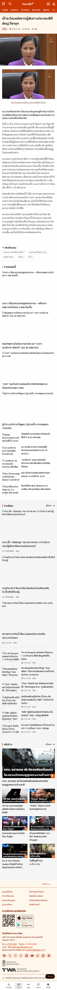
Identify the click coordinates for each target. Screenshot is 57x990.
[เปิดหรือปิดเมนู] (48, 3)
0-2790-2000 (11, 944)
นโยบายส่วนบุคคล (8, 900)
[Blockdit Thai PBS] (43, 956)
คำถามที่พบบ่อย (8, 896)
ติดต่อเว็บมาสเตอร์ (36, 896)
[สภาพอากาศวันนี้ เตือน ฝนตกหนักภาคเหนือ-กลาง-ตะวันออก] (28, 616)
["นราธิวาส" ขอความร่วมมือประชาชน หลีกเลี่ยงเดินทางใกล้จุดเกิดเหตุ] (11, 464)
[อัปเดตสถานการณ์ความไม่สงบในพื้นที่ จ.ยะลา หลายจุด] (11, 438)
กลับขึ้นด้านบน (45, 884)
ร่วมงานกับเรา (7, 904)
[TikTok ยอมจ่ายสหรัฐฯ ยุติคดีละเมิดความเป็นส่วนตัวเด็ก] (14, 796)
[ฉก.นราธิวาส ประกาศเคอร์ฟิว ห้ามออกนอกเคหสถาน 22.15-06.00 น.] (11, 451)
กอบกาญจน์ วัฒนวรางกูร (37, 252)
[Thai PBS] (28, 3)
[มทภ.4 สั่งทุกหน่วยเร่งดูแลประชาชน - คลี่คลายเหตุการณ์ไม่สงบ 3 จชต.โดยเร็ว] (28, 285)
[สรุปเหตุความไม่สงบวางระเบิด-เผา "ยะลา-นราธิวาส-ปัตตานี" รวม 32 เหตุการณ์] (28, 326)
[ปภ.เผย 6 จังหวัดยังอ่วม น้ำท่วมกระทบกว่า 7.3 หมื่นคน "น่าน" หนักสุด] (11, 729)
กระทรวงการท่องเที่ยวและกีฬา (13, 252)
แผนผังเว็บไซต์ (7, 891)
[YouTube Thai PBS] (32, 956)
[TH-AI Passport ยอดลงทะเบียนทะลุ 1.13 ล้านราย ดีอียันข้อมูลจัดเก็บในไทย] (11, 656)
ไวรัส (29, 256)
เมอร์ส (20, 256)
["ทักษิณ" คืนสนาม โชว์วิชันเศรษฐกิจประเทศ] (42, 796)
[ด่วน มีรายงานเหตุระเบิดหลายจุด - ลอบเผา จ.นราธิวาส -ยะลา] (11, 477)
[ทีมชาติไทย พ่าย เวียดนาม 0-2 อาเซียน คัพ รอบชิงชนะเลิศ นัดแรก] (11, 490)
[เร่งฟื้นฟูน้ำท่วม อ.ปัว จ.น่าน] (42, 851)
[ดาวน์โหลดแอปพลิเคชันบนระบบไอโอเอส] (25, 917)
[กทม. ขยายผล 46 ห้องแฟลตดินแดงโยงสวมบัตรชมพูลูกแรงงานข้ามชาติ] (28, 763)
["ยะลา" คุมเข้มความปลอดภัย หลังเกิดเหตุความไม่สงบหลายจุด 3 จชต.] (28, 366)
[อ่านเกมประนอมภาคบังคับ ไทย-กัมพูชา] (14, 823)
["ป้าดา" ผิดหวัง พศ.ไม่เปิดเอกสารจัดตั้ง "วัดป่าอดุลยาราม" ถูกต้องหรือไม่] (11, 688)
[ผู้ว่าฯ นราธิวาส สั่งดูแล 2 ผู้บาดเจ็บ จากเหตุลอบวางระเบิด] (28, 406)
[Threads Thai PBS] (21, 956)
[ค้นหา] (9, 3)
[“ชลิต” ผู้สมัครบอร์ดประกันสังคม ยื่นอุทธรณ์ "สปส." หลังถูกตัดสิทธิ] (11, 716)
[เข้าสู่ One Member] (54, 4)
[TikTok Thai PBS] (38, 956)
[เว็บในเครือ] (3, 4)
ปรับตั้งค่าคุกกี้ (34, 904)
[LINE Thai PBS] (26, 956)
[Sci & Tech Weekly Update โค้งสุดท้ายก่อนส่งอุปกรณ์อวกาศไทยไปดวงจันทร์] (14, 851)
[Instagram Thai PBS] (15, 956)
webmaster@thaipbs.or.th (22, 947)
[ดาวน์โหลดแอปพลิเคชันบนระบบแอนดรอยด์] (25, 924)
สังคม (4, 29)
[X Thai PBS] (10, 956)
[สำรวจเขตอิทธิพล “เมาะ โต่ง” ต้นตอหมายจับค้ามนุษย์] (42, 823)
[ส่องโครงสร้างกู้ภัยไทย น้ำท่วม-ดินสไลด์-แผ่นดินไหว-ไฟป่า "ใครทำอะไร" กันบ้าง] (11, 701)
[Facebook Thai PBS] (4, 956)
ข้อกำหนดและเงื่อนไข (36, 891)
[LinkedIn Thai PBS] (49, 956)
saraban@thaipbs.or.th (36, 950)
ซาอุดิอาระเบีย (8, 256)
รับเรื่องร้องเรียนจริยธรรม (38, 900)
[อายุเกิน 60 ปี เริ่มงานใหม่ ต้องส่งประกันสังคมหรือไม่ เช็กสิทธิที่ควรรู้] (28, 570)
